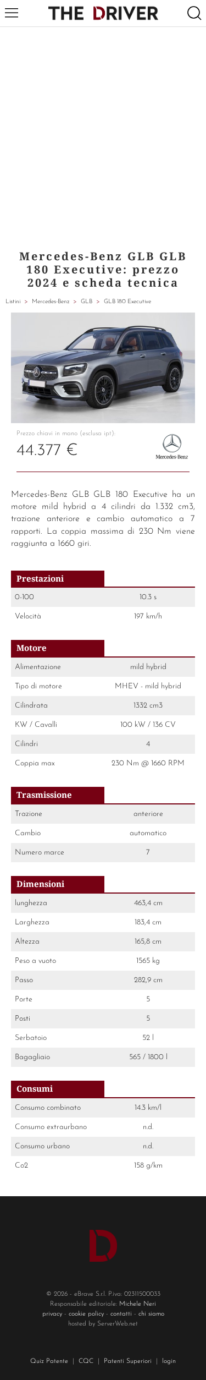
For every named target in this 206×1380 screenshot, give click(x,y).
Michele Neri (137, 1304)
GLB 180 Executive (127, 302)
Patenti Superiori (128, 1361)
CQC (86, 1361)
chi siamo (151, 1314)
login (169, 1361)
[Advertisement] (103, 135)
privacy (52, 1314)
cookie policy (86, 1314)
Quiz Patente (49, 1361)
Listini (12, 302)
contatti (121, 1314)
